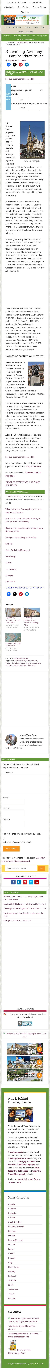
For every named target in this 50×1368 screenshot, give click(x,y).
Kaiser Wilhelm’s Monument (17, 550)
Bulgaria (12, 1213)
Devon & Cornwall (16, 1227)
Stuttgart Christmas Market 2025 (17, 920)
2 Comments (21, 60)
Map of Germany (33, 466)
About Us (25, 12)
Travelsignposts (15, 1152)
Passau (8, 563)
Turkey (11, 1294)
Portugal (12, 1276)
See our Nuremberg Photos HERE (19, 79)
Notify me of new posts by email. (17, 842)
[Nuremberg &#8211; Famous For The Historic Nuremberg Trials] (32, 612)
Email (6, 808)
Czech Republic (14, 1222)
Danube (22, 661)
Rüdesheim (10, 581)
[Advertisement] (23, 291)
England (11, 1231)
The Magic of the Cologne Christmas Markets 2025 (25, 908)
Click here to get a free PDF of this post (24, 587)
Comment (8, 772)
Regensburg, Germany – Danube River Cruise (12, 620)
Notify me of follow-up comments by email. (22, 834)
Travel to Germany (13, 496)
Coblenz (8, 544)
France (11, 1249)
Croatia (11, 1218)
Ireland (11, 1258)
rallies (29, 665)
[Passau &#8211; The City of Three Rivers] (13, 637)
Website (6, 819)
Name (6, 797)
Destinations (18, 658)
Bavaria (17, 661)
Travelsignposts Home (16, 2)
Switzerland (13, 1289)
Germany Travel (25, 20)
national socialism (11, 665)
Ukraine (11, 1298)
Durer (28, 661)
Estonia (11, 1235)
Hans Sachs (16, 663)
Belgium (12, 1209)
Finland (11, 1244)
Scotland (12, 1280)
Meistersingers (36, 663)
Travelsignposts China (18, 1158)
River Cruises (23, 7)
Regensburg (10, 569)
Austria (11, 1204)
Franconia (34, 661)
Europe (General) (15, 1240)
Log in (41, 1364)
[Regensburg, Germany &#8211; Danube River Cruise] (13, 612)
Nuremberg (22, 665)
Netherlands (13, 1267)
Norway (11, 1271)
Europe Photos (39, 7)
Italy (10, 1262)
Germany (8, 663)
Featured (26, 658)
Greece (11, 1253)
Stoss (33, 665)
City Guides (9, 7)
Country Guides (36, 2)
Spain (10, 1285)
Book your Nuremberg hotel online (20, 537)
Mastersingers (25, 663)
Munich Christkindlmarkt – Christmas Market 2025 (25, 904)
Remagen (9, 575)
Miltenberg (10, 556)
